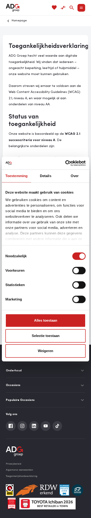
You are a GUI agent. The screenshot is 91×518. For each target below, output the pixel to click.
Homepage (19, 20)
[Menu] (81, 8)
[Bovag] (10, 490)
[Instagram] (22, 426)
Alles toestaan (45, 320)
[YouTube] (46, 426)
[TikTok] (57, 426)
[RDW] (36, 490)
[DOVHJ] (12, 503)
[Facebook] (11, 426)
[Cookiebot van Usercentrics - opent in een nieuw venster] (65, 163)
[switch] (79, 270)
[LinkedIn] (34, 426)
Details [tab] (45, 176)
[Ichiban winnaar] (47, 503)
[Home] (12, 8)
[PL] (64, 490)
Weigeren (45, 351)
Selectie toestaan (46, 336)
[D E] (77, 490)
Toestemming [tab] (16, 176)
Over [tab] (75, 176)
